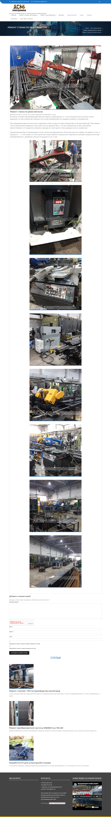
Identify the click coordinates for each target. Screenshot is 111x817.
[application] (87, 790)
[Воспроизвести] (74, 796)
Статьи (89, 15)
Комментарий (14, 602)
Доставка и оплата (26, 19)
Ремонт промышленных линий (39, 114)
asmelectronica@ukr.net (40, 1)
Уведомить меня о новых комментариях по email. (24, 644)
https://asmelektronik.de (62, 799)
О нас (81, 15)
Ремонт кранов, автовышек (28, 15)
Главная (13, 15)
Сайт (10, 636)
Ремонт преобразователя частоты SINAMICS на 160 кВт (36, 728)
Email (11, 631)
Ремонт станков (51, 114)
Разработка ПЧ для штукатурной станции (30, 762)
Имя (11, 626)
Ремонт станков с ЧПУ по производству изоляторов (34, 691)
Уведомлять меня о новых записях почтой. (22, 648)
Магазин (61, 15)
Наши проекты (72, 15)
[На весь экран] (100, 796)
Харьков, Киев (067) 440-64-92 (20, 1)
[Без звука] (97, 796)
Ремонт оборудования (47, 15)
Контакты (14, 19)
